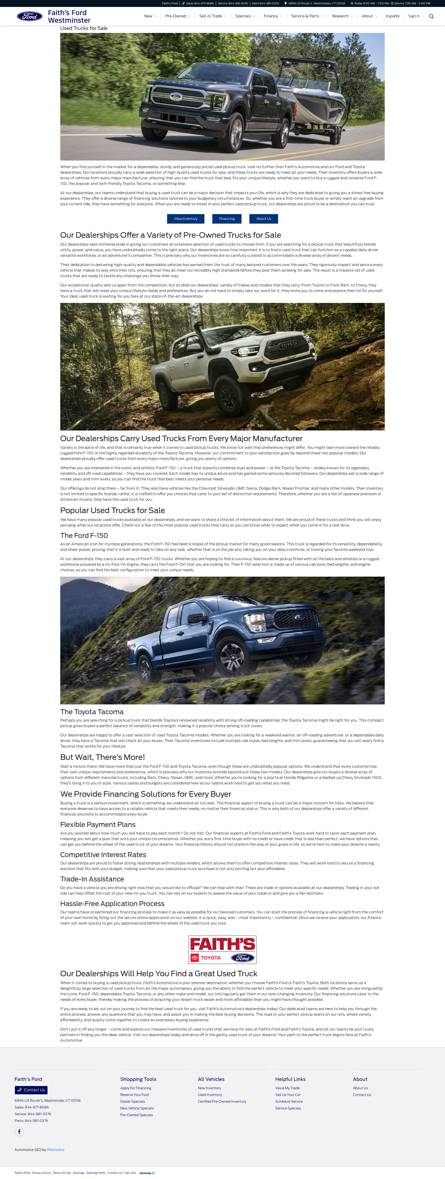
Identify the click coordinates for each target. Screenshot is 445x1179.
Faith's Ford (22, 1173)
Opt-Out (130, 1173)
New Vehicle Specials (137, 1108)
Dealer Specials (132, 1101)
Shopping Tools (138, 1079)
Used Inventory (210, 1095)
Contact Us (34, 1090)
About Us (263, 219)
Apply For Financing (135, 1088)
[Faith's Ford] (54, 16)
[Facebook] (19, 1131)
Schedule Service (289, 1101)
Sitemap (78, 1173)
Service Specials (288, 1108)
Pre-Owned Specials (136, 1115)
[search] (431, 17)
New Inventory (209, 1088)
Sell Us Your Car (288, 1095)
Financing (227, 219)
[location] (286, 3)
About (360, 1079)
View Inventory (185, 219)
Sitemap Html (95, 1173)
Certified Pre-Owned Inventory (222, 1101)
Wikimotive (55, 1150)
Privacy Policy (41, 1173)
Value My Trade (287, 1088)
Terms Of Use (62, 1173)
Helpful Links (290, 1079)
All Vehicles (211, 1079)
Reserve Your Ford (134, 1095)
